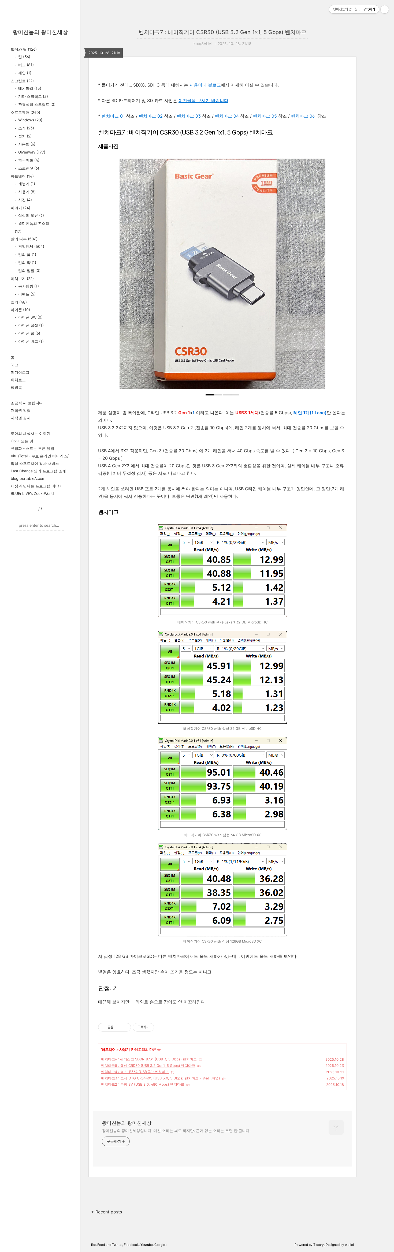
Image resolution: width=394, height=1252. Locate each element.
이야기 (20, 207)
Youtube (146, 1245)
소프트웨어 (25, 112)
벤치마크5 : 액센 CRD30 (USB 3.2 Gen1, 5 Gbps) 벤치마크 (148, 1065)
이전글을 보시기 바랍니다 (203, 100)
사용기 (26, 191)
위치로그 (18, 380)
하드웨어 (22, 176)
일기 (19, 302)
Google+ (160, 1245)
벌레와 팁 (24, 49)
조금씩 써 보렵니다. (27, 403)
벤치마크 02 (151, 116)
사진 (24, 199)
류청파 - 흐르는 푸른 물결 (32, 448)
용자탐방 (28, 286)
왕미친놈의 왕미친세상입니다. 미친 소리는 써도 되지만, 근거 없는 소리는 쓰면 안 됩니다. (176, 1130)
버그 (25, 64)
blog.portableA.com (28, 478)
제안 (24, 72)
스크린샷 (28, 168)
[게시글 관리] (125, 1027)
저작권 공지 (21, 418)
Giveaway (31, 152)
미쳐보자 (22, 278)
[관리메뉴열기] (385, 9)
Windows (29, 120)
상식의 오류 (30, 215)
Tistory (318, 1245)
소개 (25, 128)
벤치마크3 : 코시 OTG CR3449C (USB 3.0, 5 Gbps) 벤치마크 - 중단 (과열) (160, 1078)
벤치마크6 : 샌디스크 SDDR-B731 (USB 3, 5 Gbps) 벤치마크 (149, 1059)
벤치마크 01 (113, 116)
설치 (24, 136)
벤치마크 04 (227, 116)
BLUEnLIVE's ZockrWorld (32, 493)
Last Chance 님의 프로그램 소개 (38, 471)
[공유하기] (118, 1027)
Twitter (117, 1245)
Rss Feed (98, 1245)
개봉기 (26, 183)
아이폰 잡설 (30, 325)
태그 (14, 364)
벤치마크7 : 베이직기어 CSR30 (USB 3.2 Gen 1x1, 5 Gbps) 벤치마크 (222, 32)
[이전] (128, 276)
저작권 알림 (21, 410)
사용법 (26, 144)
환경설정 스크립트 (36, 104)
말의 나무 (24, 239)
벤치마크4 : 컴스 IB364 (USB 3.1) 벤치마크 (135, 1072)
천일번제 (30, 246)
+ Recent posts (106, 1211)
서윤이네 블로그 (205, 85)
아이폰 (20, 309)
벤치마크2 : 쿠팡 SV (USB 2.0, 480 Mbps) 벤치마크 (142, 1084)
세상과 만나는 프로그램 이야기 (37, 486)
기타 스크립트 (32, 96)
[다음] (317, 276)
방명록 (16, 387)
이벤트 (26, 294)
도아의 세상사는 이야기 (30, 433)
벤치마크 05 (265, 116)
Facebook (131, 1245)
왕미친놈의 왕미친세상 (40, 32)
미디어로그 (20, 372)
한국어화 (28, 160)
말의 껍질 (28, 270)
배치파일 (29, 88)
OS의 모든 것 (22, 441)
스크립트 (22, 81)
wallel (349, 1245)
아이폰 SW (30, 317)
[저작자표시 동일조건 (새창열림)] (159, 1027)
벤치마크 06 (303, 116)
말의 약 (26, 262)
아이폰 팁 (28, 333)
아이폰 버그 (30, 341)
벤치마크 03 (189, 116)
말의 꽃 (26, 254)
